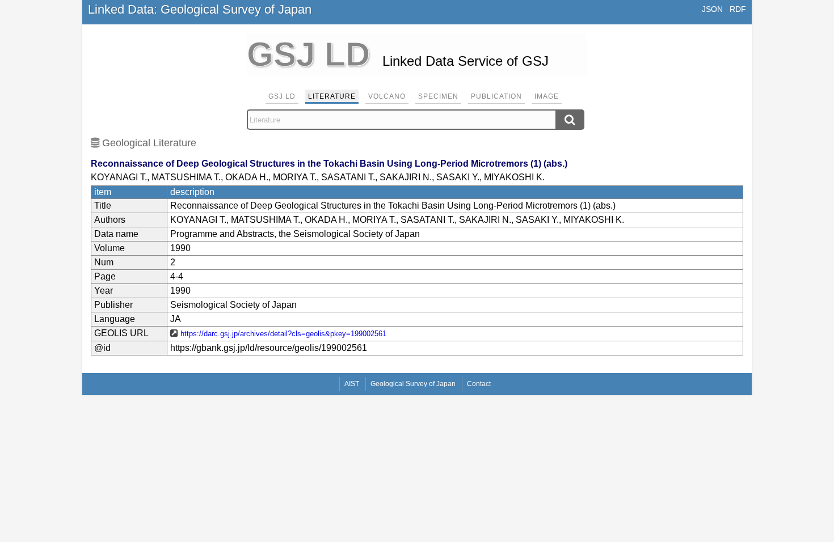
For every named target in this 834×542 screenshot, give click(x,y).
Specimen (438, 96)
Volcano (387, 96)
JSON (712, 9)
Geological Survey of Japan (413, 384)
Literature (332, 96)
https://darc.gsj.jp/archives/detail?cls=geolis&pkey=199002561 (283, 333)
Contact (479, 384)
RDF (738, 9)
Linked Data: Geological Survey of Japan (199, 9)
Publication (496, 96)
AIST (351, 384)
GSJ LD (282, 96)
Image (546, 96)
